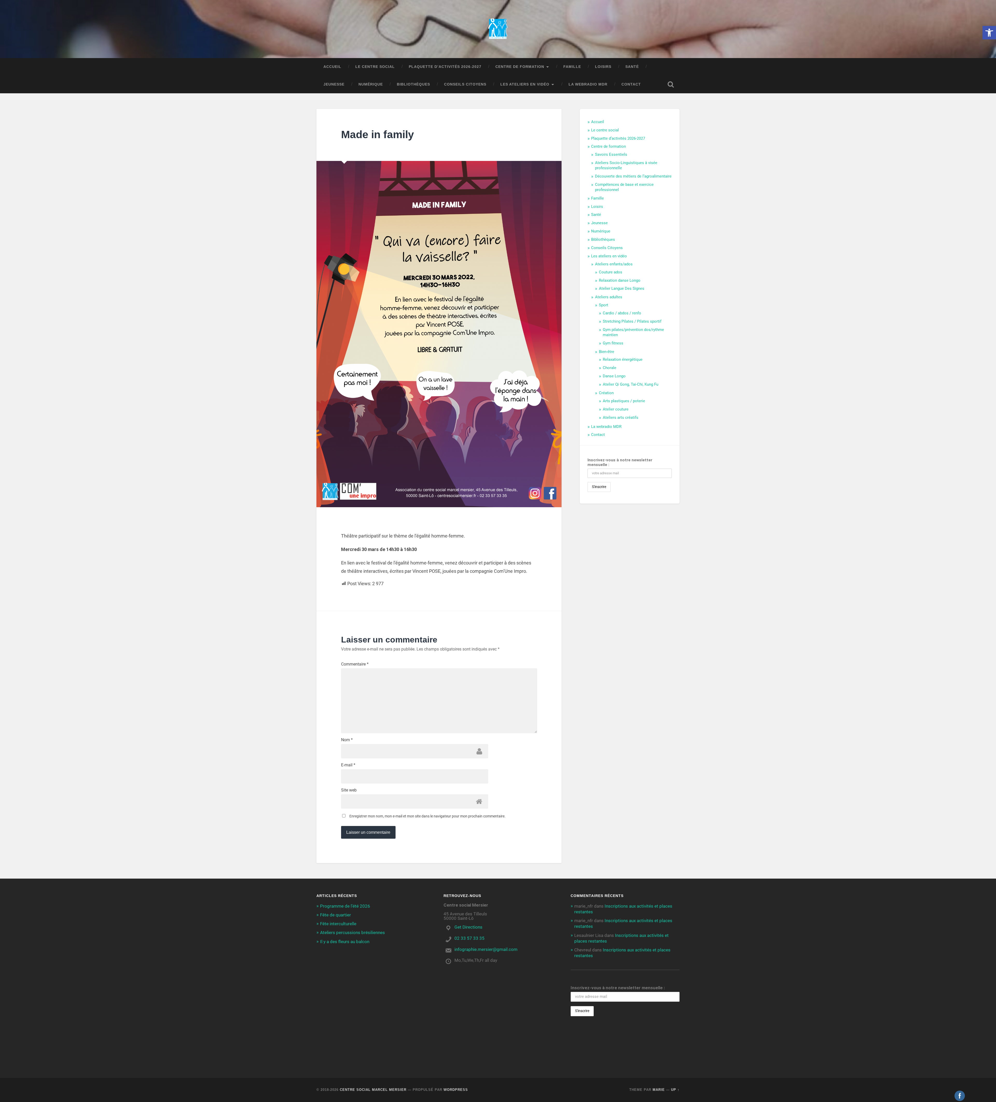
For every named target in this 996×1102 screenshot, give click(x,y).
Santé (632, 67)
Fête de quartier (335, 914)
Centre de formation (519, 67)
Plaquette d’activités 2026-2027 (445, 67)
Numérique (370, 84)
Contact (631, 84)
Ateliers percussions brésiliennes (352, 932)
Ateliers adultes (608, 297)
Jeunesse (333, 84)
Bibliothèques (413, 84)
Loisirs (603, 67)
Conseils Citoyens (465, 84)
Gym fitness (613, 343)
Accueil (332, 67)
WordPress (456, 1090)
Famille (572, 67)
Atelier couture (615, 409)
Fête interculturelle (338, 923)
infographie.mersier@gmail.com (485, 949)
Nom (347, 740)
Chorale (609, 367)
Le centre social (375, 67)
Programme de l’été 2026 (345, 906)
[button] (989, 32)
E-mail (348, 765)
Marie (659, 1090)
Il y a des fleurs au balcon (344, 941)
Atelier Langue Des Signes (621, 288)
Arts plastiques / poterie (624, 401)
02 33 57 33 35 (469, 938)
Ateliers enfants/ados (614, 264)
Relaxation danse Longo (619, 280)
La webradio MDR (588, 84)
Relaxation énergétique (622, 359)
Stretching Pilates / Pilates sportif (632, 321)
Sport (603, 305)
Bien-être (606, 351)
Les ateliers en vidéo (524, 84)
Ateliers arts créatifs (620, 417)
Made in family (377, 134)
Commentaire (355, 664)
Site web (349, 790)
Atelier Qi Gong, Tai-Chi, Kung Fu (630, 384)
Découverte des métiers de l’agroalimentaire (633, 176)
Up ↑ (675, 1090)
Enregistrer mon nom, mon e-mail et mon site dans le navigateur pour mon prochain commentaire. (427, 816)
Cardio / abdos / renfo (622, 313)
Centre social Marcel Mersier (373, 1090)
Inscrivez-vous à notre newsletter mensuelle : (619, 462)
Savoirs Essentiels (611, 154)
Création (606, 393)
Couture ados (610, 272)
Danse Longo (614, 376)
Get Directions (468, 927)
